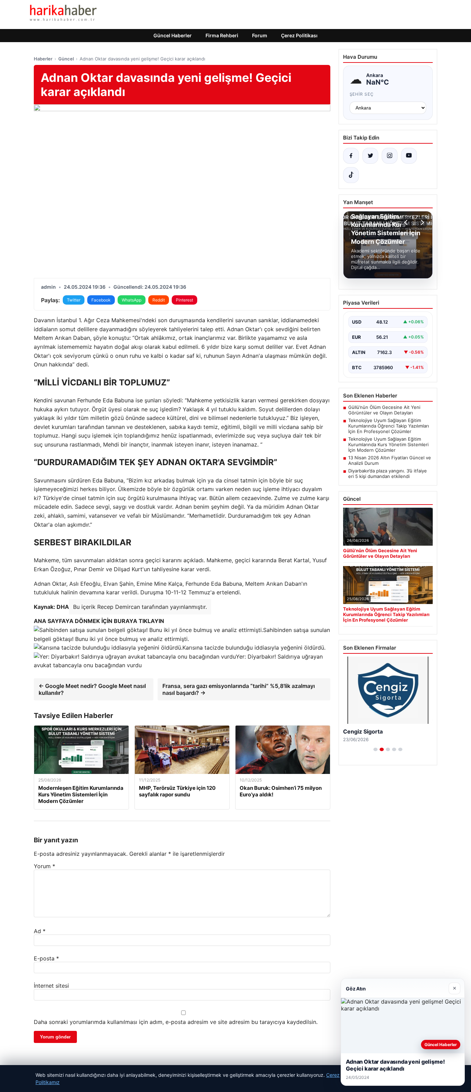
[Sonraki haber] (421, 222)
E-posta (46, 958)
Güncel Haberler (172, 35)
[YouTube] (409, 156)
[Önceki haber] (407, 222)
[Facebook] (351, 156)
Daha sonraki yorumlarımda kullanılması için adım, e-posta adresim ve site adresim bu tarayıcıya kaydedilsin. (176, 1021)
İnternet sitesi (51, 985)
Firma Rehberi (222, 35)
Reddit (158, 300)
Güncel (66, 58)
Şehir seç (362, 94)
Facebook (101, 300)
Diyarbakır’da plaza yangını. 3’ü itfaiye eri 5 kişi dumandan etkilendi (387, 473)
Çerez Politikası (299, 35)
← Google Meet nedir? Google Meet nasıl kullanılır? (92, 689)
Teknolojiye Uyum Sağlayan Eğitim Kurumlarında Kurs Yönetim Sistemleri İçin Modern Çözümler (388, 444)
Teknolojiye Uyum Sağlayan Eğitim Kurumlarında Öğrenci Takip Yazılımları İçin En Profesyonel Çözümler (388, 426)
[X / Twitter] (370, 156)
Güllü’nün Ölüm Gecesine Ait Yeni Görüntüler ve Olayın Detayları (384, 409)
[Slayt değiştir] (375, 749)
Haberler (43, 58)
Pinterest (184, 300)
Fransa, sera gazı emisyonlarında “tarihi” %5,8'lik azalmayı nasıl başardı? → (238, 689)
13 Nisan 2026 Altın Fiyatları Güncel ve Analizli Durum (389, 460)
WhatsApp (131, 300)
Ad (40, 931)
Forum (259, 35)
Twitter (73, 300)
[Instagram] (390, 156)
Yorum (44, 866)
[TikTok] (351, 175)
